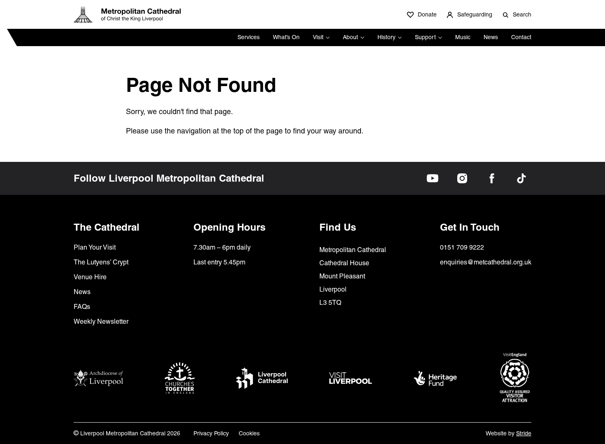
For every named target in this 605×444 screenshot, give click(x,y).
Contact (521, 37)
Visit (318, 37)
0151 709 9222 (462, 247)
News (491, 37)
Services (248, 37)
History (386, 37)
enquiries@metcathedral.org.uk (485, 262)
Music (462, 37)
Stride (523, 433)
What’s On (286, 37)
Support (425, 37)
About (350, 37)
